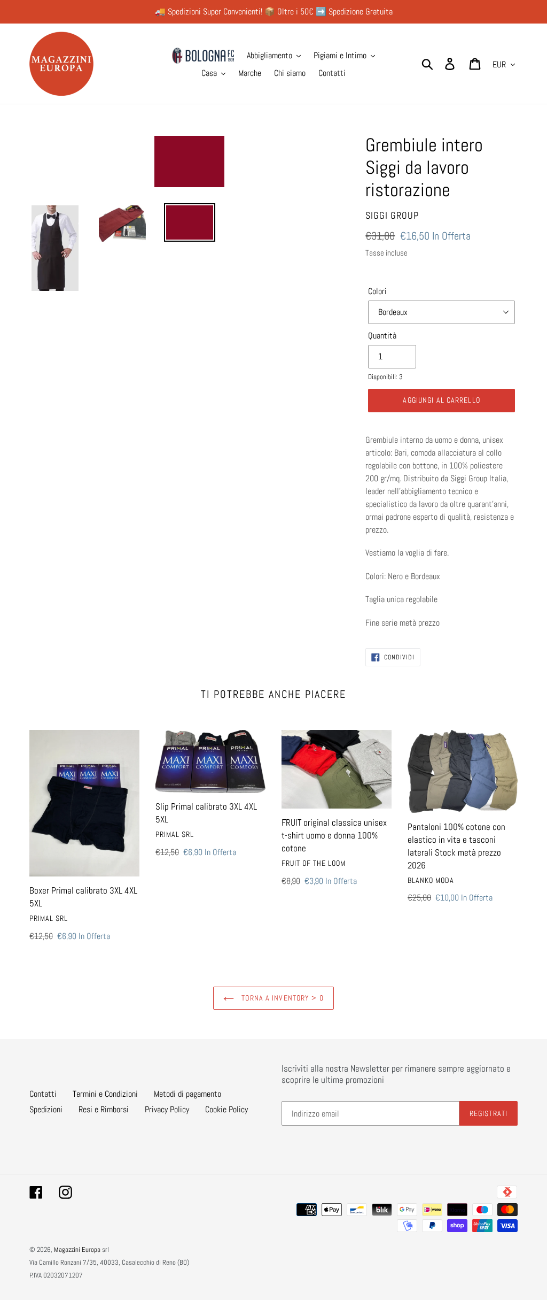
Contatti (43, 1093)
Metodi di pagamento (187, 1093)
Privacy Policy (167, 1109)
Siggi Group (392, 215)
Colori (377, 291)
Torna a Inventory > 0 (281, 998)
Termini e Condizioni (105, 1093)
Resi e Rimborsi (104, 1109)
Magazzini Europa (77, 1249)
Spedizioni (45, 1109)
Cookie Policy (226, 1109)
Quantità (382, 335)
